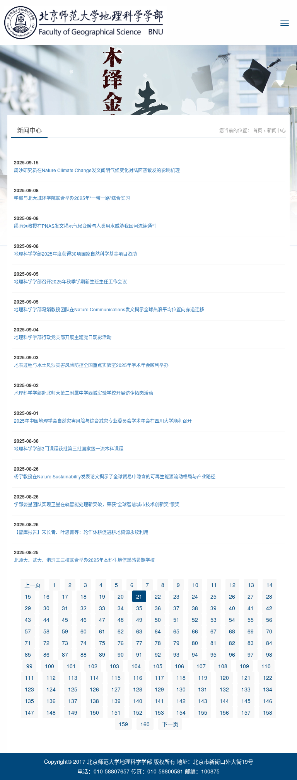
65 (176, 631)
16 (46, 596)
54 (232, 619)
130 (181, 689)
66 (195, 631)
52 (195, 619)
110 (266, 666)
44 (46, 619)
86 (46, 654)
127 (116, 689)
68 (232, 631)
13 (251, 585)
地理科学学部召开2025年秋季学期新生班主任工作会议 (70, 281)
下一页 (170, 724)
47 (102, 619)
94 (195, 654)
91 (139, 654)
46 (83, 619)
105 (157, 666)
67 (213, 631)
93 (176, 654)
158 (267, 712)
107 (201, 666)
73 (65, 643)
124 (51, 689)
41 (251, 608)
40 (232, 608)
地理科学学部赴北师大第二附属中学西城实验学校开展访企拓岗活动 (83, 392)
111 (29, 677)
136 (51, 701)
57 (28, 631)
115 (116, 677)
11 (214, 585)
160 (145, 724)
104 (136, 666)
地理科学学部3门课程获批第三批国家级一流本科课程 (68, 448)
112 (51, 677)
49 (139, 619)
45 (65, 619)
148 (51, 712)
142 (181, 701)
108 (222, 666)
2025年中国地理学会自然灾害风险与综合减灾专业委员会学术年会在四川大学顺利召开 (103, 420)
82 (232, 643)
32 (83, 608)
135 (29, 701)
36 (158, 608)
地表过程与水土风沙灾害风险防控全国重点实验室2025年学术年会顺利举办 (91, 365)
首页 (257, 130)
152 (137, 712)
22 (158, 596)
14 (269, 585)
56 (269, 619)
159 (123, 724)
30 (46, 608)
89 (102, 654)
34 (121, 608)
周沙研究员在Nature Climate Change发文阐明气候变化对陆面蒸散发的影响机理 (97, 170)
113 (72, 677)
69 (251, 631)
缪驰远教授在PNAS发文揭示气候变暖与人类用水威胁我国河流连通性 (85, 225)
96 (232, 654)
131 (202, 689)
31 (65, 608)
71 (28, 643)
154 (181, 712)
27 (251, 596)
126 (94, 689)
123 (29, 689)
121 (246, 677)
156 (224, 712)
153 (159, 712)
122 (267, 677)
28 (269, 596)
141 (159, 701)
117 (159, 677)
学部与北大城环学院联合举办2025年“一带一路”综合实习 (72, 198)
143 (202, 701)
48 (121, 619)
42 (269, 608)
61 (102, 631)
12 (232, 585)
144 (224, 701)
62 (121, 631)
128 (137, 689)
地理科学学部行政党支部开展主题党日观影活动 (62, 337)
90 (121, 654)
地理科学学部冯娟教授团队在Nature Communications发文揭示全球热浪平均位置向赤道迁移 (109, 309)
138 (94, 701)
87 (65, 654)
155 (202, 712)
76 (121, 643)
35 (139, 608)
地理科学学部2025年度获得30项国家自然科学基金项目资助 (75, 253)
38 (195, 608)
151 (116, 712)
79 (176, 643)
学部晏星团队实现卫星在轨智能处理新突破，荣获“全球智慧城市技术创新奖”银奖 (96, 504)
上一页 (32, 585)
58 (46, 631)
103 (114, 666)
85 (28, 654)
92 (158, 654)
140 (137, 701)
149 (72, 712)
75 (102, 643)
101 (71, 666)
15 (28, 596)
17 (65, 596)
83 (251, 643)
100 (49, 666)
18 (83, 596)
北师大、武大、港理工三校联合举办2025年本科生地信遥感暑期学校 (84, 559)
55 (251, 619)
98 (269, 654)
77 (139, 643)
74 (83, 643)
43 (28, 619)
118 (181, 677)
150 (94, 712)
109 (244, 666)
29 (28, 608)
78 (158, 643)
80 (195, 643)
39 (213, 608)
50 (158, 619)
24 (195, 596)
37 (176, 608)
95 (213, 654)
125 (72, 689)
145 (246, 701)
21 (139, 596)
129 (159, 689)
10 (195, 585)
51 (176, 619)
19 (102, 596)
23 (176, 596)
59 (65, 631)
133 (246, 689)
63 (139, 631)
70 (269, 631)
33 (102, 608)
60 (83, 631)
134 (267, 689)
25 (213, 596)
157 (246, 712)
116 (137, 677)
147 (29, 712)
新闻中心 (276, 130)
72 (46, 643)
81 (213, 643)
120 (224, 677)
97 (251, 654)
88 (83, 654)
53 (213, 619)
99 (29, 666)
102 (92, 666)
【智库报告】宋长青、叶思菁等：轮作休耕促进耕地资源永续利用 (81, 532)
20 (121, 596)
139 (116, 701)
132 (224, 689)
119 (202, 677)
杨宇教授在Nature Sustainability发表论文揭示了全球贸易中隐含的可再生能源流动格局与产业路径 (114, 476)
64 (158, 631)
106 (179, 666)
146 (267, 701)
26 (232, 596)
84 (269, 643)
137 (72, 701)
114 (94, 677)
